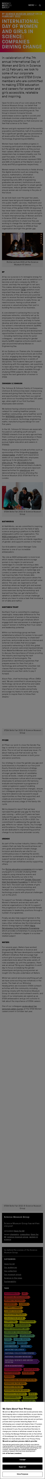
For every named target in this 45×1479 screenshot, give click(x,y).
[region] (22, 1440)
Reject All (22, 1467)
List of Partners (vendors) (12, 1453)
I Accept (22, 1460)
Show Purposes (22, 1474)
